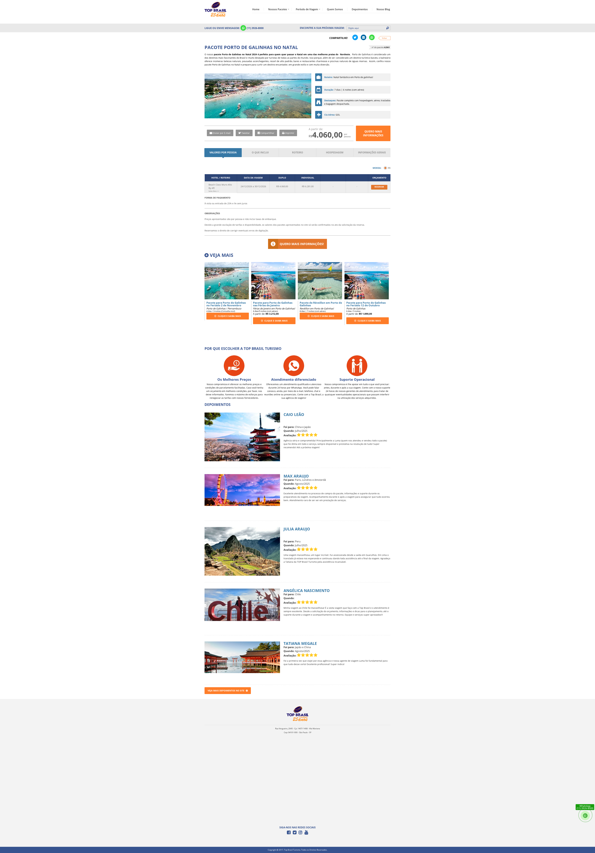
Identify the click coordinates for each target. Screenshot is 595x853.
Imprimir (289, 133)
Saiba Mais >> (214, 191)
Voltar (384, 38)
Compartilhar (267, 133)
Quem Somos (335, 9)
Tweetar (245, 133)
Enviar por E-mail (222, 133)
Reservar (379, 186)
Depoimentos (360, 9)
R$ (389, 167)
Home (255, 9)
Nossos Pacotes (277, 9)
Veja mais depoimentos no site (226, 690)
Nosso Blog (383, 9)
